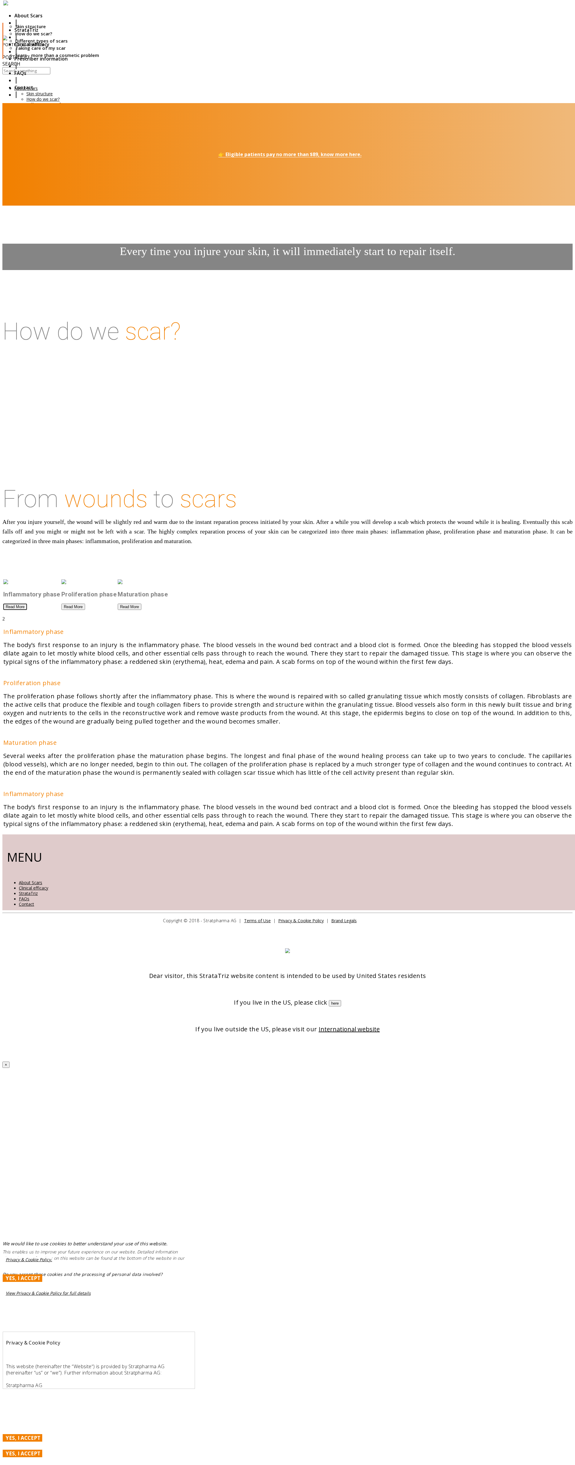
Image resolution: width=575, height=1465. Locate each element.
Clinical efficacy (33, 888)
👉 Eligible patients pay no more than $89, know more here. (289, 154)
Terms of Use (257, 920)
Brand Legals (344, 920)
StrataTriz (28, 893)
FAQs (24, 899)
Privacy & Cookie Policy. (29, 1259)
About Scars (30, 882)
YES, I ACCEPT (23, 1278)
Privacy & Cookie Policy (301, 920)
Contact (26, 904)
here (335, 1003)
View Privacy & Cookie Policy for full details (48, 1293)
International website (349, 1029)
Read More (15, 607)
